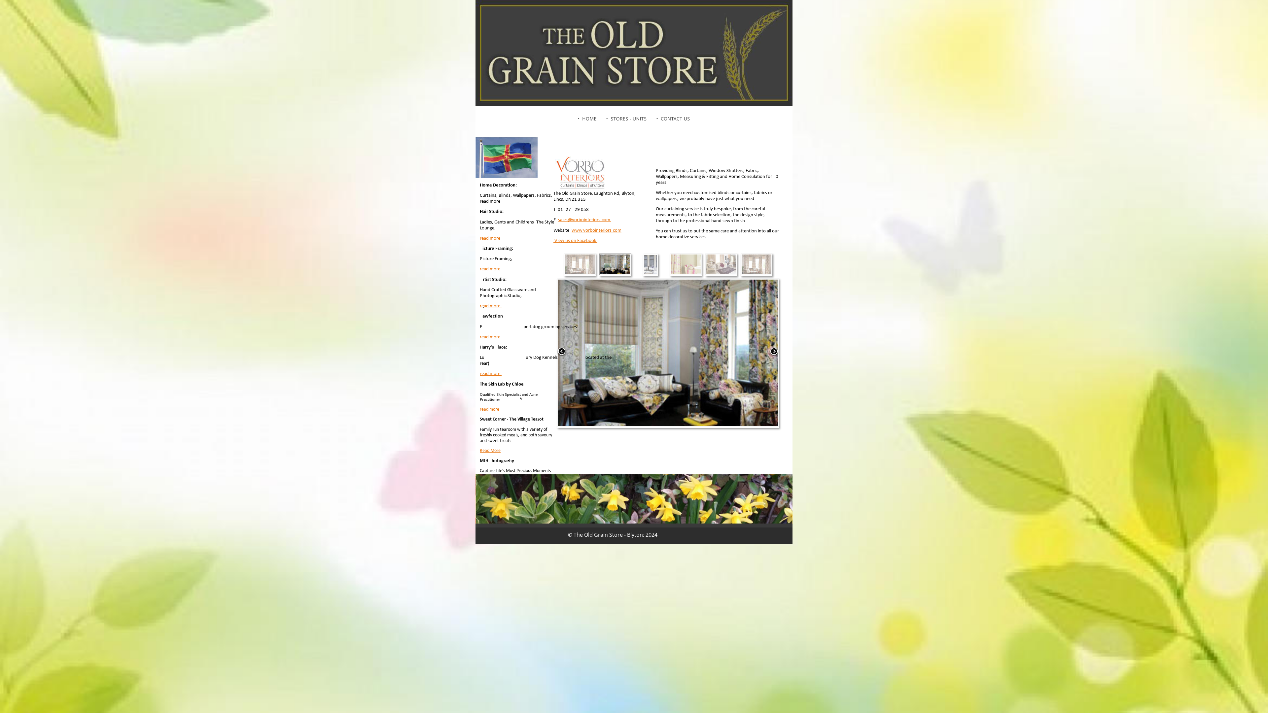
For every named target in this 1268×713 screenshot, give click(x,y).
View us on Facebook (575, 240)
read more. (491, 238)
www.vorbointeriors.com (596, 230)
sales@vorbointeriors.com (584, 220)
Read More (490, 450)
